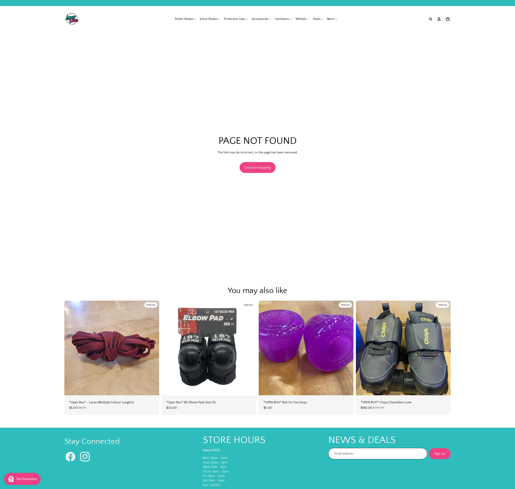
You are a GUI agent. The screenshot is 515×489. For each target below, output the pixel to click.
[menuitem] (185, 19)
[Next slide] (153, 348)
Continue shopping (257, 167)
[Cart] (447, 19)
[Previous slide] (70, 348)
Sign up (440, 453)
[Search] (430, 19)
